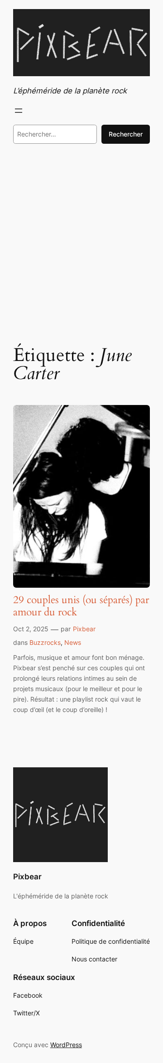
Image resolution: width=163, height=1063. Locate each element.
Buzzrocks (45, 642)
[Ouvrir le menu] (18, 110)
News (72, 642)
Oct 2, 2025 (30, 629)
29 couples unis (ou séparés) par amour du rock (81, 606)
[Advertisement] (81, 243)
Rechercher (126, 134)
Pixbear (84, 629)
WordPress (66, 1044)
